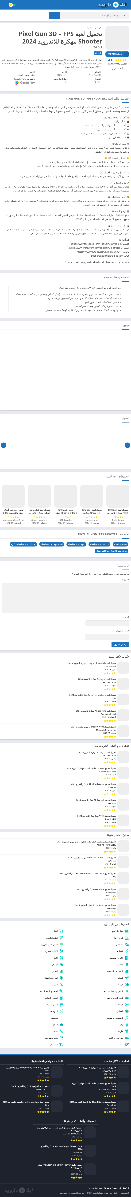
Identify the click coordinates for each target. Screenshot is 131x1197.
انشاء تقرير (117, 68)
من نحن (63, 1192)
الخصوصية (124, 1192)
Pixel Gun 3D (120, 544)
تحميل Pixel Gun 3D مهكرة (23, 544)
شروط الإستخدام (76, 1192)
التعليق (125, 579)
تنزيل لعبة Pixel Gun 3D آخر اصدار (111, 551)
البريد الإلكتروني (122, 630)
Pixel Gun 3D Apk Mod (52, 544)
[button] (54, 15)
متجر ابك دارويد (95, 1187)
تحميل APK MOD (115, 54)
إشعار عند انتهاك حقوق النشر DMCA (102, 1192)
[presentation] (127, 445)
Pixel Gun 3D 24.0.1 (99, 544)
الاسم (126, 617)
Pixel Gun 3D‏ (95, 75)
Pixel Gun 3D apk (76, 544)
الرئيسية (97, 27)
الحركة (89, 27)
